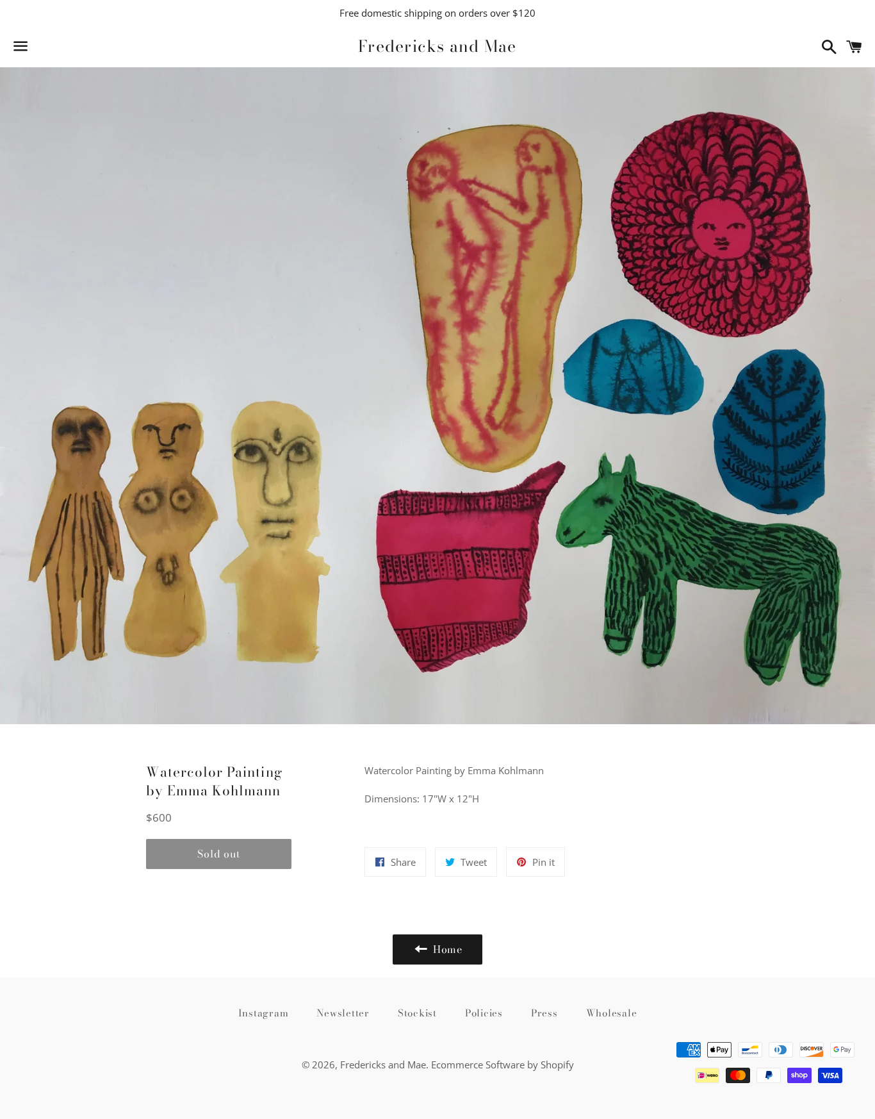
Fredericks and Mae (437, 46)
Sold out (218, 853)
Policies (484, 1013)
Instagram (263, 1013)
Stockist (417, 1013)
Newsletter (343, 1013)
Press (544, 1013)
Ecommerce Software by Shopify (502, 1064)
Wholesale (611, 1013)
